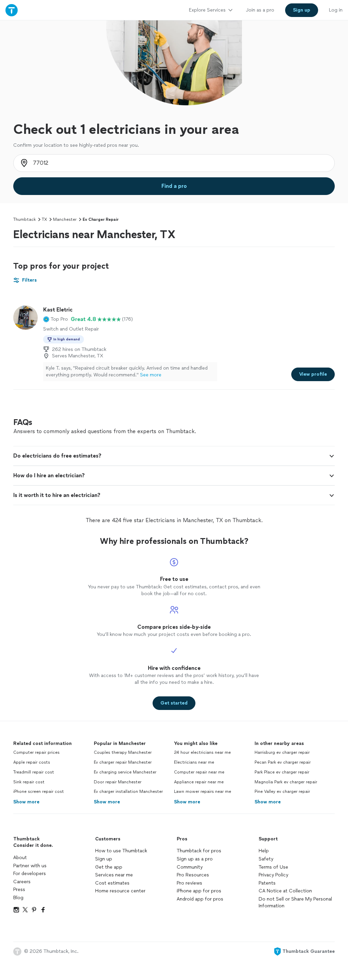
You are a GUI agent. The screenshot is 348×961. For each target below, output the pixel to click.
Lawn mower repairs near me (202, 791)
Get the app (108, 867)
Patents (267, 883)
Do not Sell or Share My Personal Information (295, 902)
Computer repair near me (199, 772)
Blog (18, 898)
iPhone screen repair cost (38, 791)
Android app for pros (200, 899)
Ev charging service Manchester (125, 772)
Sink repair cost (29, 782)
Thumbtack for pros (199, 851)
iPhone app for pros (199, 891)
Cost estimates (112, 883)
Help (264, 851)
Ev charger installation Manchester (128, 791)
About (20, 857)
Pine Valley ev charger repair (282, 791)
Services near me (114, 875)
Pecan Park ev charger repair (283, 762)
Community (190, 867)
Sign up (103, 859)
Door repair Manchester (117, 782)
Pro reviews (189, 883)
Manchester (64, 219)
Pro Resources (193, 875)
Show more (26, 802)
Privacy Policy (273, 875)
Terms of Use (273, 867)
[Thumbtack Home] (11, 10)
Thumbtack (24, 219)
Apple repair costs (31, 762)
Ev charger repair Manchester (123, 762)
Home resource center (120, 891)
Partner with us (30, 866)
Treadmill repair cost (33, 772)
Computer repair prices (36, 752)
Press (19, 889)
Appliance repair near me (199, 782)
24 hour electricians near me (202, 752)
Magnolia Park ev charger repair (286, 782)
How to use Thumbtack (121, 851)
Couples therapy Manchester (123, 752)
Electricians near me (194, 762)
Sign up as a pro (195, 859)
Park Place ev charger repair (282, 772)
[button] (55, 319)
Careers (22, 882)
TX (44, 219)
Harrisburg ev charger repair (282, 752)
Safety (266, 859)
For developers (29, 873)
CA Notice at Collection (285, 891)
